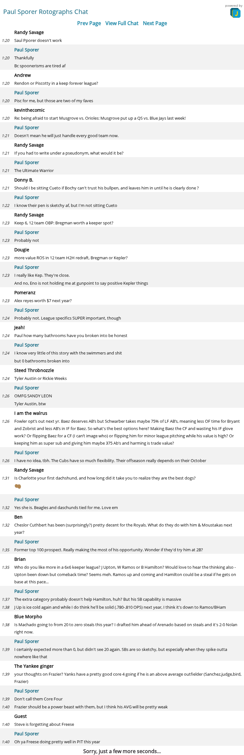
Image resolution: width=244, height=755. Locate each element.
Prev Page (89, 23)
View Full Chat (122, 23)
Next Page (155, 23)
